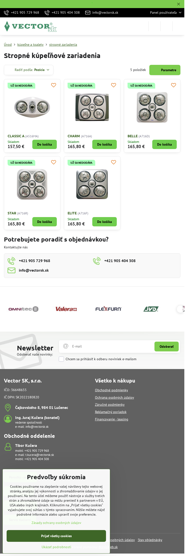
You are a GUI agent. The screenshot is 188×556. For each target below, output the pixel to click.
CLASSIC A (16, 136)
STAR (12, 213)
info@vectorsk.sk (36, 427)
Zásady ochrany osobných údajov (56, 523)
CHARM (74, 136)
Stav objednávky (150, 540)
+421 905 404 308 (36, 459)
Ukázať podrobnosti (56, 547)
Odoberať (167, 346)
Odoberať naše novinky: (35, 354)
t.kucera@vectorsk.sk (39, 455)
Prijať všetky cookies (56, 536)
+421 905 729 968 (36, 451)
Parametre (168, 70)
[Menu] (178, 26)
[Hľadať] (154, 26)
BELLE (133, 136)
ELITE (72, 213)
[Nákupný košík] (166, 26)
